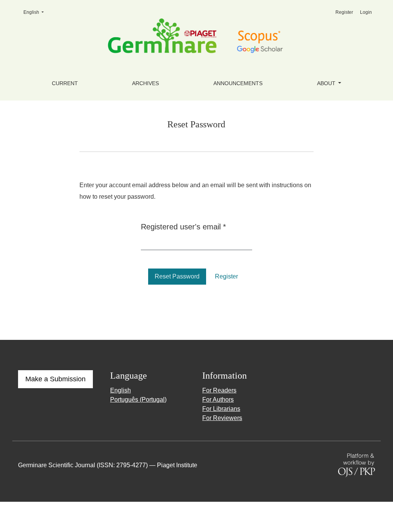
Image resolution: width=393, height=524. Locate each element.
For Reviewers (222, 418)
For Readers (219, 390)
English (36, 12)
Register (344, 12)
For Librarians (221, 408)
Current (65, 83)
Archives (145, 83)
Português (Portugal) (138, 399)
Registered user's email (183, 226)
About (327, 83)
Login (366, 12)
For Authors (218, 399)
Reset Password (177, 276)
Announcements (238, 83)
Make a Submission (55, 379)
